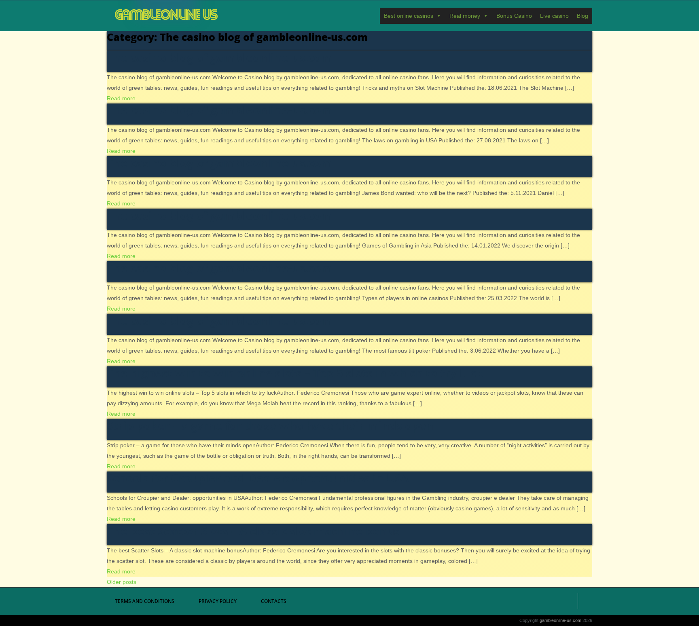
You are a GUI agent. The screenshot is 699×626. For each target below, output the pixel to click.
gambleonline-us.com (166, 15)
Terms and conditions (144, 601)
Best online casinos (408, 16)
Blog (582, 16)
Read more (121, 98)
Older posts (121, 582)
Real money (464, 16)
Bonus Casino (514, 16)
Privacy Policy (218, 601)
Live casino (554, 16)
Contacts (273, 601)
